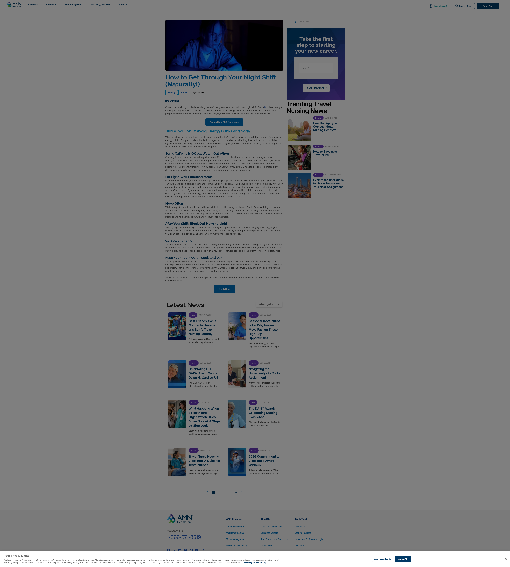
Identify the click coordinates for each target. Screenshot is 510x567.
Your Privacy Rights (382, 559)
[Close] (506, 559)
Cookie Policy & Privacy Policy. (253, 562)
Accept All (402, 559)
